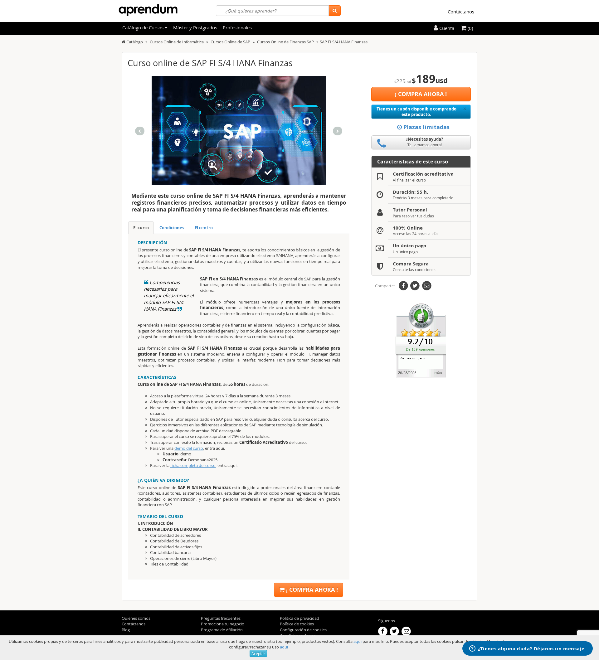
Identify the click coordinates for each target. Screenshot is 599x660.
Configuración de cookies (303, 630)
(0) (469, 28)
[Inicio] (123, 42)
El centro (204, 228)
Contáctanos (461, 11)
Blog (126, 630)
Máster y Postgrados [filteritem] (195, 27)
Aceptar (258, 653)
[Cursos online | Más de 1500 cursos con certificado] (148, 10)
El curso (141, 228)
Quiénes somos (136, 618)
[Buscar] (335, 10)
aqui (357, 641)
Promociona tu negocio (222, 624)
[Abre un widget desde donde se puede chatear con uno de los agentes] (527, 649)
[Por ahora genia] (421, 340)
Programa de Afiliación (222, 630)
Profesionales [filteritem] (237, 27)
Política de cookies (297, 624)
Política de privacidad (299, 618)
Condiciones (171, 228)
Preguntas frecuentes (221, 618)
